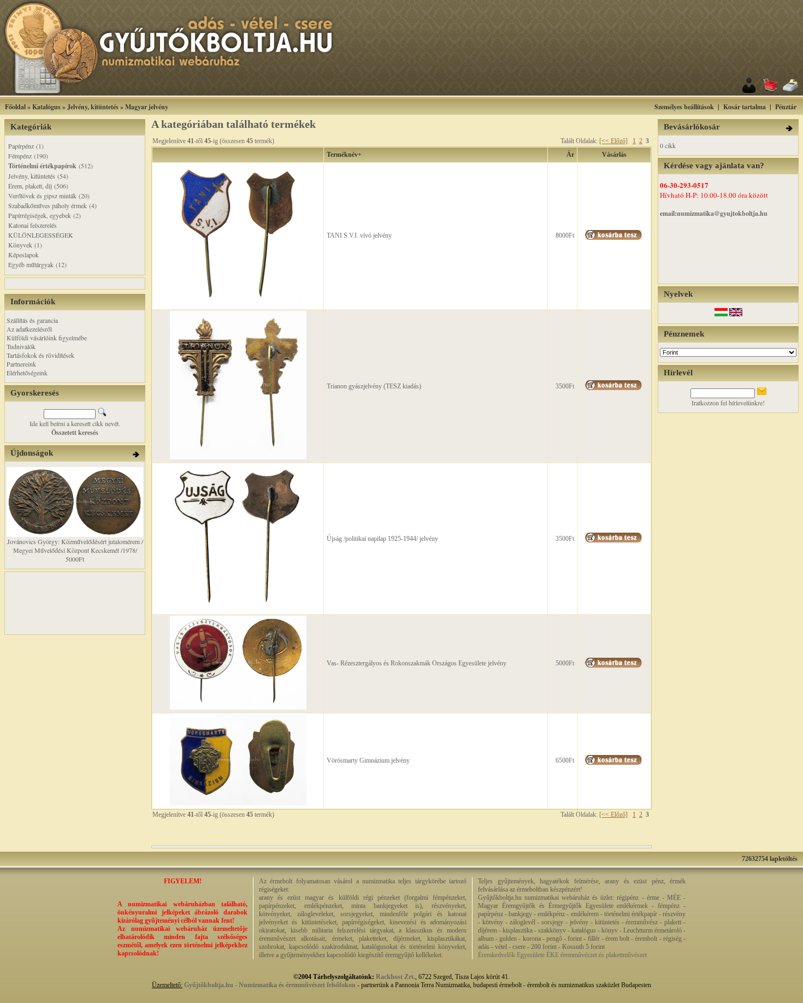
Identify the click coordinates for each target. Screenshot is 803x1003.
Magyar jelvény (146, 106)
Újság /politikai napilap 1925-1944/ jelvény (382, 538)
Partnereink (21, 363)
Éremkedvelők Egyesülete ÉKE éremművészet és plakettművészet (562, 955)
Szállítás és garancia (32, 320)
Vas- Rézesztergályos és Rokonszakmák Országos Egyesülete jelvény (416, 663)
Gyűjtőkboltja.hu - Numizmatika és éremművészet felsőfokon (270, 985)
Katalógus (46, 106)
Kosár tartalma (744, 106)
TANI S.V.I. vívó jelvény (359, 235)
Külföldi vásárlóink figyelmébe (47, 337)
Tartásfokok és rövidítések (40, 355)
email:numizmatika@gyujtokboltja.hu (713, 213)
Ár (570, 154)
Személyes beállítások (684, 106)
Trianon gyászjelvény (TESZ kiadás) (374, 386)
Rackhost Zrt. (395, 977)
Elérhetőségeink (27, 372)
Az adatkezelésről (29, 328)
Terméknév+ (344, 154)
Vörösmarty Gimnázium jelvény (368, 760)
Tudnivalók (21, 346)
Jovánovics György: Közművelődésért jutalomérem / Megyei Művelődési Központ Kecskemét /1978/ (75, 545)
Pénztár (785, 106)
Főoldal (15, 106)
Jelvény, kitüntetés (93, 106)
